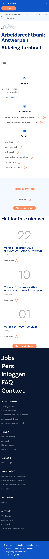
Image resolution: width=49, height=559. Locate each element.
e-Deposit (5, 524)
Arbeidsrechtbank (9, 419)
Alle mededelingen (24, 208)
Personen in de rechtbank (13, 480)
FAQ (7, 382)
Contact (13, 390)
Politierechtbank (8, 410)
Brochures (43, 15)
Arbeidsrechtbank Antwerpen (23, 37)
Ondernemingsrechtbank (12, 423)
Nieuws (4, 502)
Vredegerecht (7, 406)
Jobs (8, 358)
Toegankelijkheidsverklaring (15, 551)
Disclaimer (9, 548)
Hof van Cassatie (8, 449)
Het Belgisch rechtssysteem (14, 476)
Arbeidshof (6, 441)
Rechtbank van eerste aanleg (14, 414)
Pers (7, 366)
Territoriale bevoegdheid (12, 528)
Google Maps (12, 97)
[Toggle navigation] (4, 62)
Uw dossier (6, 516)
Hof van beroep (8, 436)
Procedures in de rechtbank (13, 484)
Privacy (18, 548)
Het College (6, 462)
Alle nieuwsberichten (24, 346)
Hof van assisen (8, 445)
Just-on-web (7, 520)
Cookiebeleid (28, 548)
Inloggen (13, 374)
